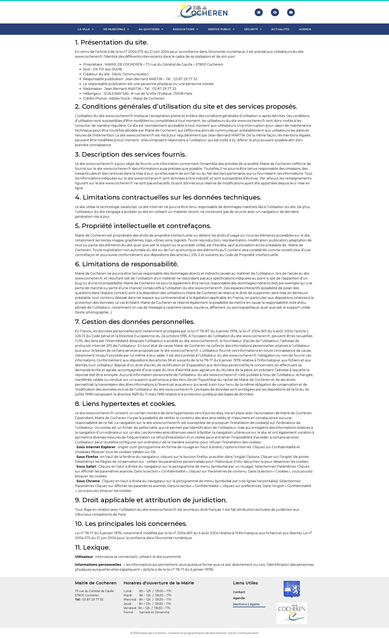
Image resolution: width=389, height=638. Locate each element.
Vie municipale (114, 29)
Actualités (280, 29)
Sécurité (251, 29)
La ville (84, 29)
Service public (219, 29)
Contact (239, 592)
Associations (183, 29)
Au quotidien (149, 29)
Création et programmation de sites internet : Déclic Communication (213, 633)
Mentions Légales (246, 604)
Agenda (305, 29)
